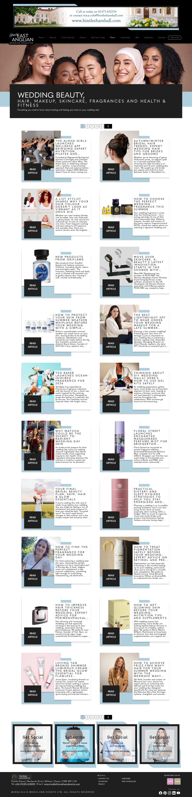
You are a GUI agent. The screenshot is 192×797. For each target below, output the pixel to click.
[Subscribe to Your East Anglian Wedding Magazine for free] (75, 744)
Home (41, 38)
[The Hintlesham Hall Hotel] (96, 17)
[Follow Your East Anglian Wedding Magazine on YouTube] (159, 744)
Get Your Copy (98, 38)
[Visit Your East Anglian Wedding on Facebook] (161, 793)
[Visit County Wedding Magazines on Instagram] (170, 793)
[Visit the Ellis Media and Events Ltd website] (21, 777)
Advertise (148, 38)
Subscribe (174, 38)
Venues (53, 38)
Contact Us (103, 778)
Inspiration (125, 38)
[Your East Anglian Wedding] (21, 39)
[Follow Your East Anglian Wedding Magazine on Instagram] (33, 744)
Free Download (129, 781)
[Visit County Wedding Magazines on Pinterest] (165, 793)
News (112, 38)
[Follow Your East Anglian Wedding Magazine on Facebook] (117, 744)
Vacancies (102, 781)
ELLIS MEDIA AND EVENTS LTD (41, 792)
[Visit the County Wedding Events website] (170, 781)
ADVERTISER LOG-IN (172, 775)
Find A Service (67, 38)
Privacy (101, 784)
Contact (161, 38)
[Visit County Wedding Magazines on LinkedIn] (174, 793)
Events (83, 38)
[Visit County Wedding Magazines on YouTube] (179, 793)
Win (137, 38)
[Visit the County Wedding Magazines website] (177, 781)
